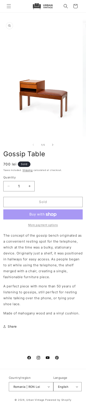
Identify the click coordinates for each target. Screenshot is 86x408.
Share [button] (12, 326)
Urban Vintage (35, 399)
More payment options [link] (43, 225)
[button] (9, 6)
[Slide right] (53, 145)
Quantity (9, 177)
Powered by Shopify (58, 399)
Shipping (27, 170)
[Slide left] (33, 145)
